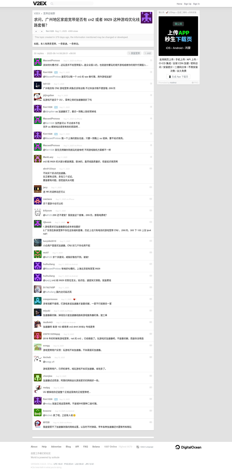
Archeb (47, 357)
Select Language (146, 446)
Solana (96, 446)
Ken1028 (50, 31)
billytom (47, 210)
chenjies (47, 375)
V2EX (37, 13)
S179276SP (49, 287)
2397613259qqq (51, 333)
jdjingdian (48, 95)
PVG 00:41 (69, 463)
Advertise (56, 446)
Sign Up (187, 3)
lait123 (46, 83)
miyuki (46, 310)
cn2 (148, 53)
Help (44, 446)
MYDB (46, 422)
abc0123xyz (49, 168)
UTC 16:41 (58, 463)
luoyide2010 (49, 240)
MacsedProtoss (51, 60)
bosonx (47, 410)
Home (179, 3)
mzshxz (173, 82)
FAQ (85, 446)
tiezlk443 (48, 322)
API (77, 446)
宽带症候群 (49, 13)
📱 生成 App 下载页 (178, 76)
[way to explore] (40, 3)
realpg (46, 387)
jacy (45, 187)
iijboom (47, 222)
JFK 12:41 (89, 463)
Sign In (196, 3)
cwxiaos (47, 199)
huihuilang (49, 264)
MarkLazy (48, 157)
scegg (46, 345)
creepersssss (50, 299)
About (34, 446)
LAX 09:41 (79, 463)
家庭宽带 (135, 53)
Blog (68, 446)
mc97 (46, 252)
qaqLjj (48, 280)
